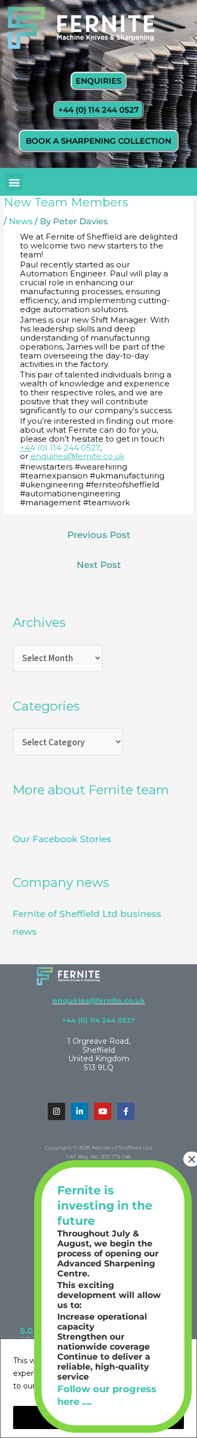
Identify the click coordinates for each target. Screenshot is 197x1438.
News (21, 221)
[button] (14, 182)
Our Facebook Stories (62, 839)
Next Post (99, 565)
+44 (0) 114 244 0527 (60, 448)
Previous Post (98, 535)
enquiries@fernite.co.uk (77, 456)
